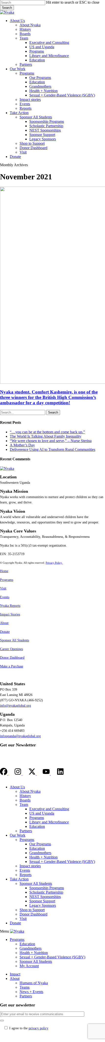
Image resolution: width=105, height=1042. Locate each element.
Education (37, 826)
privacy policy (38, 1028)
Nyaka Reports (10, 606)
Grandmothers (40, 853)
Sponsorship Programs (46, 888)
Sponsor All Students (14, 640)
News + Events (31, 992)
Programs (6, 580)
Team (24, 804)
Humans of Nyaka (34, 983)
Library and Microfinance (49, 822)
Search (7, 8)
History (25, 796)
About (4, 623)
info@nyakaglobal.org (15, 705)
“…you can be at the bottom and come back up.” (47, 432)
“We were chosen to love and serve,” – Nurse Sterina (51, 441)
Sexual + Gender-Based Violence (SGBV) (62, 861)
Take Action (19, 879)
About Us (17, 787)
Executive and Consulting (49, 809)
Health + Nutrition (43, 857)
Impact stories (30, 866)
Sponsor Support (42, 901)
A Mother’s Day (22, 445)
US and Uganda (41, 813)
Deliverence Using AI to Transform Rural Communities (52, 449)
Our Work (17, 835)
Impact (15, 974)
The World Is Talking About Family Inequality (45, 436)
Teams (25, 987)
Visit (3, 588)
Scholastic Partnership (46, 892)
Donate (5, 632)
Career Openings (11, 649)
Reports (26, 875)
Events (4, 597)
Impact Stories (10, 614)
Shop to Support (32, 910)
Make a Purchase (11, 666)
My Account (29, 966)
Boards (25, 800)
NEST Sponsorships (45, 897)
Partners (26, 831)
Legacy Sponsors (42, 905)
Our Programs (40, 844)
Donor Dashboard (12, 657)
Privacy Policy (54, 562)
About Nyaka (30, 791)
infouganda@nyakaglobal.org (20, 736)
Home (4, 571)
